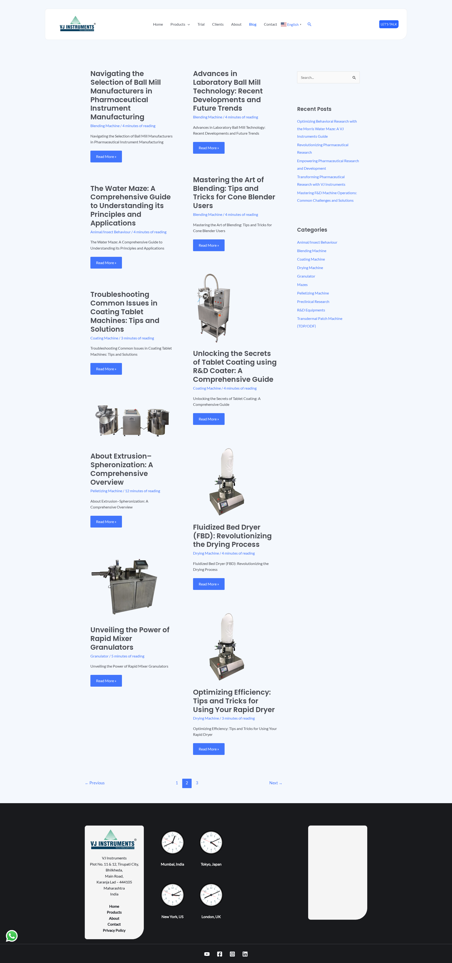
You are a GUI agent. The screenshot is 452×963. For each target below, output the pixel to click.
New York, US (172, 916)
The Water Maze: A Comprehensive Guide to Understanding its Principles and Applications (130, 205)
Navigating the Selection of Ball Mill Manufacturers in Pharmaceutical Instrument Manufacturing (125, 95)
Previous (95, 782)
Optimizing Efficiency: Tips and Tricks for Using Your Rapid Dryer (234, 701)
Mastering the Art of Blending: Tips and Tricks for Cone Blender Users (234, 193)
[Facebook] (219, 954)
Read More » (108, 155)
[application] (187, 24)
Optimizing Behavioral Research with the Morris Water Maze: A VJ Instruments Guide (327, 128)
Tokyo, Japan (211, 864)
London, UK (211, 916)
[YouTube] (207, 954)
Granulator (99, 656)
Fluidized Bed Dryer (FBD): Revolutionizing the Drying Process (232, 536)
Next (275, 782)
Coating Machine (207, 388)
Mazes (302, 284)
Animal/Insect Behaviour (110, 232)
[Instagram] (232, 954)
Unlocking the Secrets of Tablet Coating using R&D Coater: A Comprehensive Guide (235, 366)
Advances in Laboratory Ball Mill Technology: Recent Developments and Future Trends (228, 90)
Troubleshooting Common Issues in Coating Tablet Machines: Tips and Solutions (124, 311)
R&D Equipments (311, 310)
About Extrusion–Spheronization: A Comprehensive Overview (121, 469)
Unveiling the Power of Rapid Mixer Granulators (130, 638)
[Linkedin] (245, 954)
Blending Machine (105, 125)
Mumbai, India (172, 864)
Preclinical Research (313, 301)
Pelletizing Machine (106, 490)
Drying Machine (206, 553)
